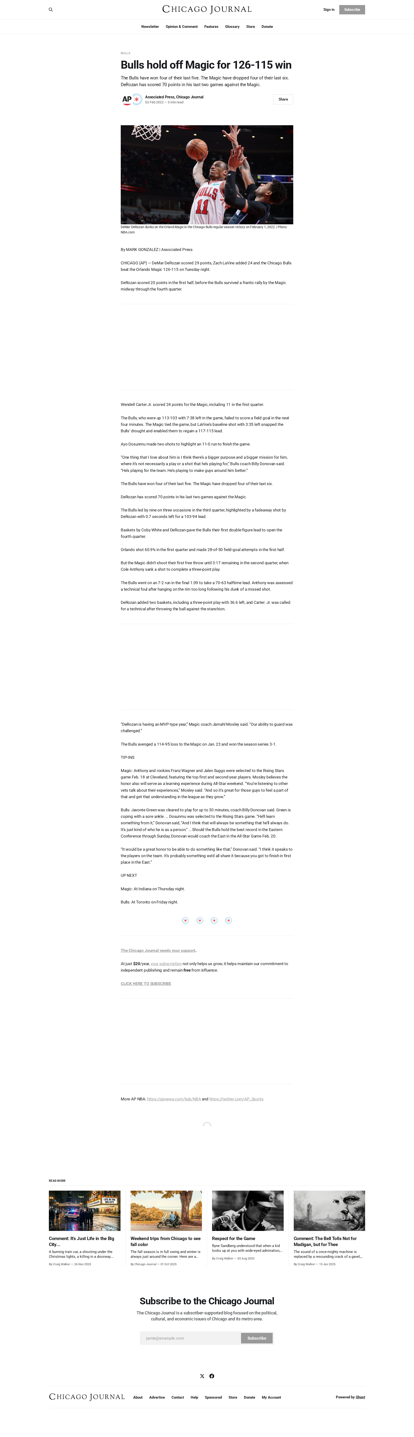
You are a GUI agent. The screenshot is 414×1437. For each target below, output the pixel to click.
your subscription (166, 963)
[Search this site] (50, 9)
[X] (202, 1376)
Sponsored (213, 1397)
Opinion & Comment (182, 26)
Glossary (232, 26)
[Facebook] (211, 1376)
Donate (267, 26)
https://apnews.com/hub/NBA (174, 1099)
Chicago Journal (189, 97)
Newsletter (150, 26)
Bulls (125, 53)
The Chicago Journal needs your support (158, 950)
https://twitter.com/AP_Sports (236, 1099)
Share (283, 99)
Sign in (328, 9)
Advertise (157, 1397)
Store (250, 26)
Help (194, 1397)
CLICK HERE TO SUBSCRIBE (146, 983)
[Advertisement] (207, 344)
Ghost (360, 1397)
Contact (178, 1397)
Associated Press (159, 97)
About (138, 1397)
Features (211, 26)
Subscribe (352, 9)
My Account (271, 1397)
